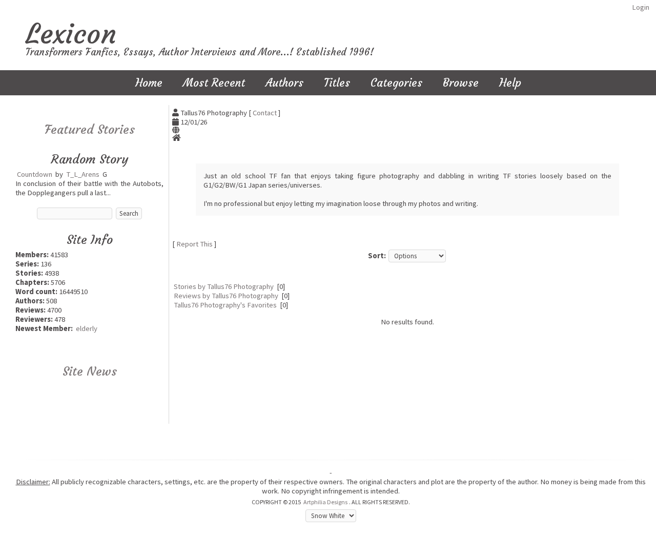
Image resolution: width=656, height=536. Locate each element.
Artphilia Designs (325, 502)
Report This (194, 244)
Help (510, 83)
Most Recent (214, 83)
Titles (337, 83)
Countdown (34, 174)
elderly (86, 328)
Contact (265, 112)
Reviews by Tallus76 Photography (226, 295)
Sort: (377, 255)
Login (640, 7)
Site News (90, 371)
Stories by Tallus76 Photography (224, 286)
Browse (461, 83)
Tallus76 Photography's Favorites (225, 305)
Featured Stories (90, 129)
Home (148, 83)
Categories (396, 83)
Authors (284, 83)
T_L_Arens (82, 174)
